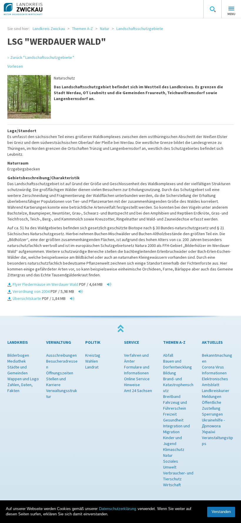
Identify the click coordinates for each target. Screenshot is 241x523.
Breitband (171, 396)
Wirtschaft (172, 484)
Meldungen (211, 396)
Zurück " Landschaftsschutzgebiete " (42, 57)
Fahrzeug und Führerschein (175, 405)
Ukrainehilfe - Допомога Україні (213, 425)
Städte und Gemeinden (17, 370)
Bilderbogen (18, 355)
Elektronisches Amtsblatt (215, 381)
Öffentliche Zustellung (211, 405)
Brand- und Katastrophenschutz (178, 384)
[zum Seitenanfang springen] (120, 329)
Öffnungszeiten (59, 373)
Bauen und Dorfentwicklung (177, 364)
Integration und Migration (176, 428)
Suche (212, 9)
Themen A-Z (82, 28)
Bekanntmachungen (217, 358)
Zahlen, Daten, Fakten (20, 387)
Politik (93, 342)
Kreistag (92, 355)
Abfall (168, 355)
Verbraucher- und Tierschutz (178, 476)
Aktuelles (212, 342)
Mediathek (16, 361)
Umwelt (169, 467)
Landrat (91, 367)
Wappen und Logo (23, 378)
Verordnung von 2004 (31, 291)
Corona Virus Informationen (214, 370)
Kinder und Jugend (172, 440)
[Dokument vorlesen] (108, 284)
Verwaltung (58, 342)
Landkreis (17, 342)
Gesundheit (173, 420)
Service (131, 342)
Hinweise (132, 384)
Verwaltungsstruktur (61, 393)
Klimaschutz (173, 449)
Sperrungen (212, 414)
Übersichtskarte (27, 298)
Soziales (170, 461)
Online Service (137, 378)
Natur (104, 28)
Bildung (169, 373)
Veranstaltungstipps (217, 440)
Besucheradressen (62, 364)
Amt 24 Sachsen (138, 390)
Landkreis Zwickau (49, 28)
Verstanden (221, 511)
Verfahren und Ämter (136, 358)
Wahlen (91, 361)
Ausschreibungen (61, 355)
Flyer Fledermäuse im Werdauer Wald (45, 284)
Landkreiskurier (215, 390)
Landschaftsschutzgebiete (139, 28)
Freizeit (170, 414)
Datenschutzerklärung (117, 509)
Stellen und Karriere (56, 381)
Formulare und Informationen (136, 370)
